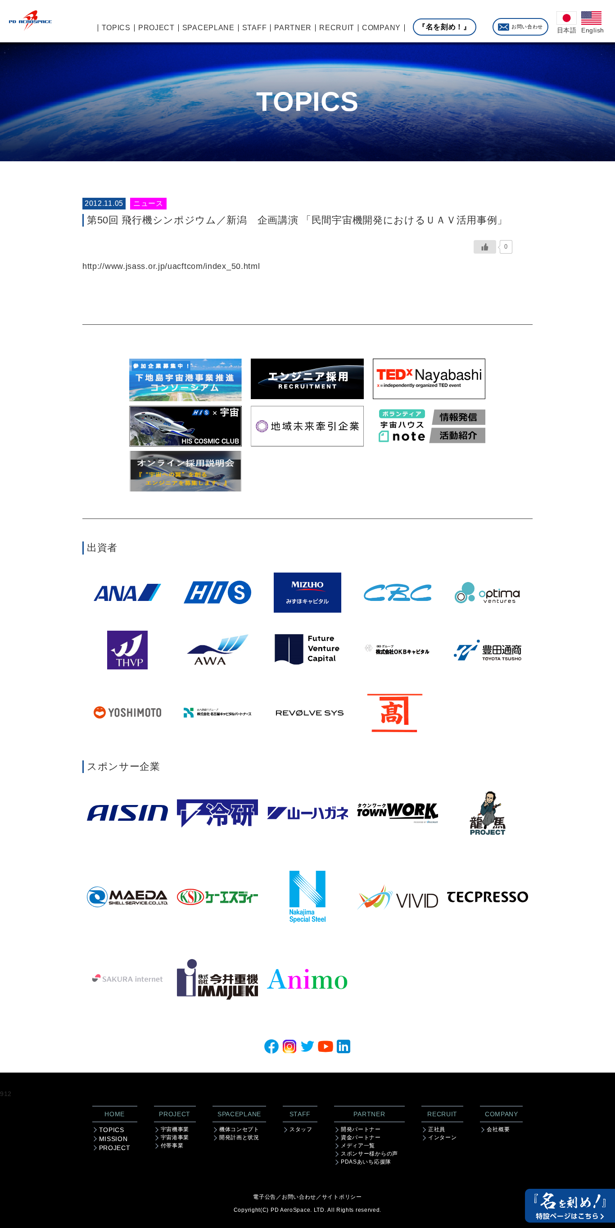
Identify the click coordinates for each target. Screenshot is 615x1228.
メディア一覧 (358, 1145)
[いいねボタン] (485, 247)
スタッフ (300, 1129)
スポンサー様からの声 (369, 1153)
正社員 (436, 1129)
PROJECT (115, 1148)
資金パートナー (361, 1137)
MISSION (113, 1139)
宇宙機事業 (175, 1129)
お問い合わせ (527, 26)
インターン (442, 1137)
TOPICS (111, 1130)
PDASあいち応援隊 (366, 1161)
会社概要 (498, 1129)
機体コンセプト (239, 1129)
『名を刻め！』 (444, 27)
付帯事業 (172, 1145)
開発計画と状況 (239, 1137)
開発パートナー (361, 1129)
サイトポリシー (342, 1197)
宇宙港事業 (175, 1137)
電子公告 (264, 1197)
